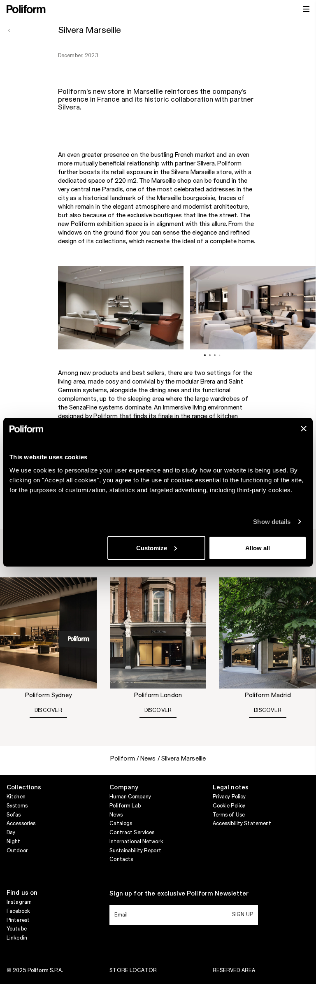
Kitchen (16, 796)
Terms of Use (229, 814)
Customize (151, 547)
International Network (136, 841)
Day (11, 832)
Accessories (21, 823)
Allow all (257, 547)
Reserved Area (234, 970)
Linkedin (17, 937)
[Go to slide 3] (215, 355)
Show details (271, 521)
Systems (17, 805)
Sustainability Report (135, 850)
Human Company (130, 796)
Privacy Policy (229, 796)
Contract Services (131, 832)
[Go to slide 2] (210, 355)
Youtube (17, 928)
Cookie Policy (229, 805)
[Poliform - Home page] (26, 9)
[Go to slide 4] (220, 355)
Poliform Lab (124, 805)
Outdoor (17, 850)
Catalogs (120, 823)
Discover (48, 710)
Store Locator (133, 970)
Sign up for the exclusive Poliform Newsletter (179, 894)
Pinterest (18, 920)
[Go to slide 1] (205, 355)
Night (14, 841)
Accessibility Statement (242, 823)
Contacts (121, 859)
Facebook (18, 911)
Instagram (19, 902)
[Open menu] (306, 9)
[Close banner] (304, 428)
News (115, 814)
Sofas (14, 814)
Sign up (242, 914)
